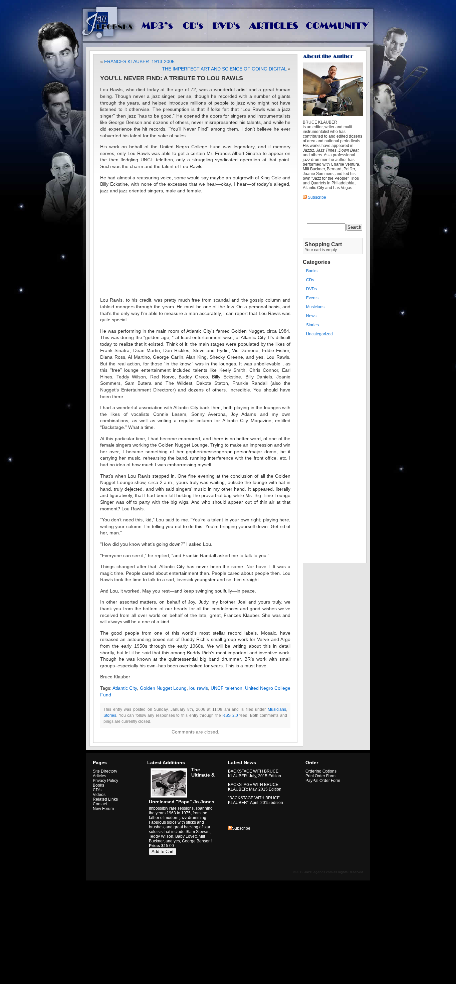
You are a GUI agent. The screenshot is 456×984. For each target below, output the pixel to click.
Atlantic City (124, 688)
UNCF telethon (226, 688)
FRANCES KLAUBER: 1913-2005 (139, 61)
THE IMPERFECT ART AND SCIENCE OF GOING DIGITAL (224, 68)
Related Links (105, 799)
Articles (99, 776)
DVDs (311, 289)
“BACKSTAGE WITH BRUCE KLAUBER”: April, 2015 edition (255, 800)
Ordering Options (320, 771)
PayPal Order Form (322, 780)
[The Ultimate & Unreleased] (168, 797)
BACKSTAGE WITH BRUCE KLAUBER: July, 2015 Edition (254, 773)
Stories (109, 715)
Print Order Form (320, 776)
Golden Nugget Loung (163, 688)
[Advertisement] (195, 245)
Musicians (277, 709)
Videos (99, 794)
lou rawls (198, 688)
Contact (100, 804)
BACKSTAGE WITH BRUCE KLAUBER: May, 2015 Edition (254, 787)
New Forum (103, 808)
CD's (97, 790)
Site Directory (105, 771)
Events (312, 298)
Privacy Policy (105, 780)
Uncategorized (319, 334)
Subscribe (241, 828)
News (311, 316)
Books (311, 271)
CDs (310, 280)
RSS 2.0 (230, 715)
